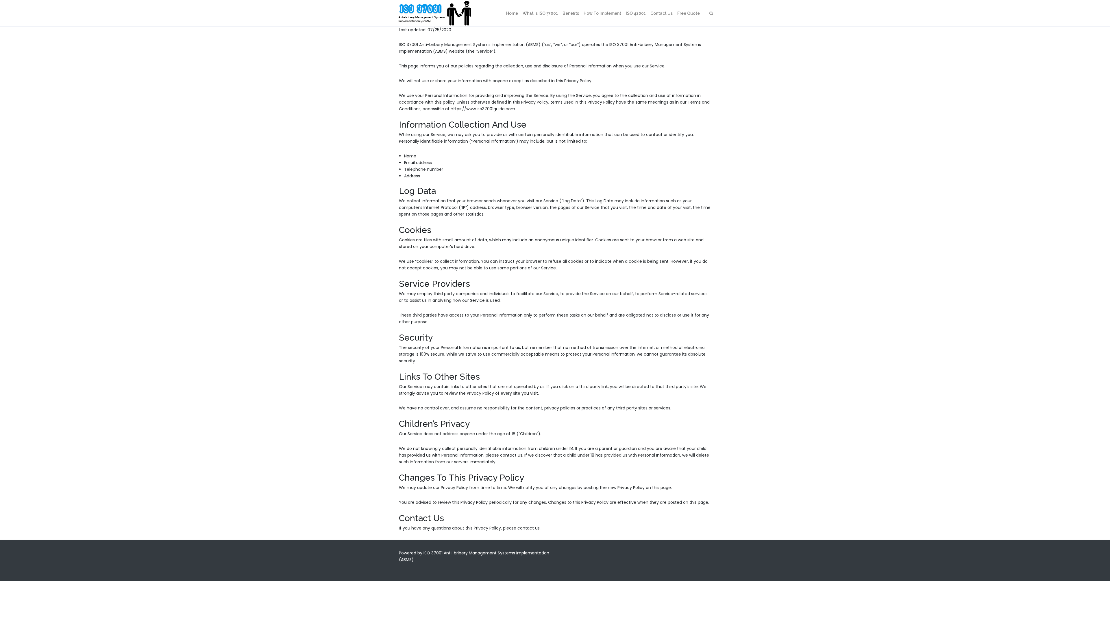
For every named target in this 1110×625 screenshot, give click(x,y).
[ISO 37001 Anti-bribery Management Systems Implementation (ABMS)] (434, 13)
